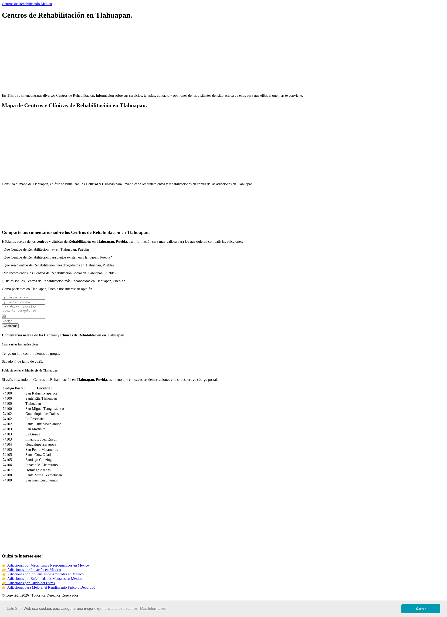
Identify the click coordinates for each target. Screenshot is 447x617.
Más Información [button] (153, 608)
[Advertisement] (141, 57)
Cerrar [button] (421, 608)
